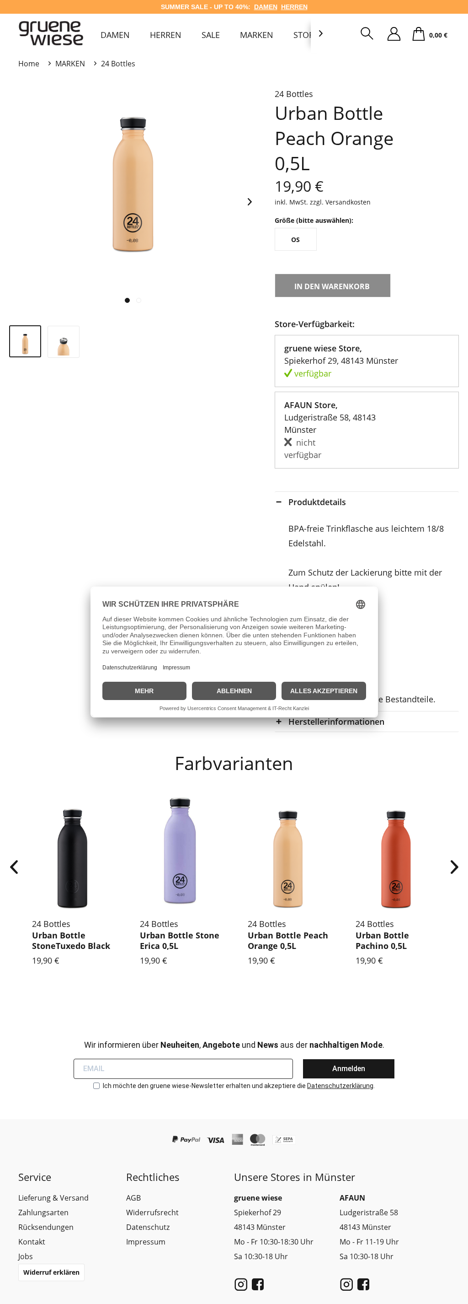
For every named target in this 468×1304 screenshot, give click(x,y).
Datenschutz (148, 1227)
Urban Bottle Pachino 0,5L (382, 940)
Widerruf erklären (51, 1272)
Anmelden (348, 1068)
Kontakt (31, 1242)
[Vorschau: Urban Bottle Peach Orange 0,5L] (25, 341)
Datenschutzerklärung (340, 1085)
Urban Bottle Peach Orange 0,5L (288, 940)
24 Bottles (294, 93)
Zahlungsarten (43, 1212)
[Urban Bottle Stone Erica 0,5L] (180, 851)
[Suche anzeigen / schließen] (367, 34)
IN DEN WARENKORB (332, 286)
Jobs (25, 1256)
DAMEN (265, 7)
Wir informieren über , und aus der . (234, 1045)
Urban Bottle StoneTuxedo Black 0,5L (71, 941)
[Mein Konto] (394, 34)
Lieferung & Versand (53, 1198)
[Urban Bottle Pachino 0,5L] (395, 851)
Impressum (145, 1242)
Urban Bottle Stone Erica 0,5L (179, 940)
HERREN (294, 7)
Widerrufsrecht (152, 1212)
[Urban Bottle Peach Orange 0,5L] (288, 851)
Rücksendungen (46, 1227)
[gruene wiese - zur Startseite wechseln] (52, 33)
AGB (133, 1198)
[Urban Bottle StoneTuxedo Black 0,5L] (72, 851)
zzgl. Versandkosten (340, 202)
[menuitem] (115, 35)
